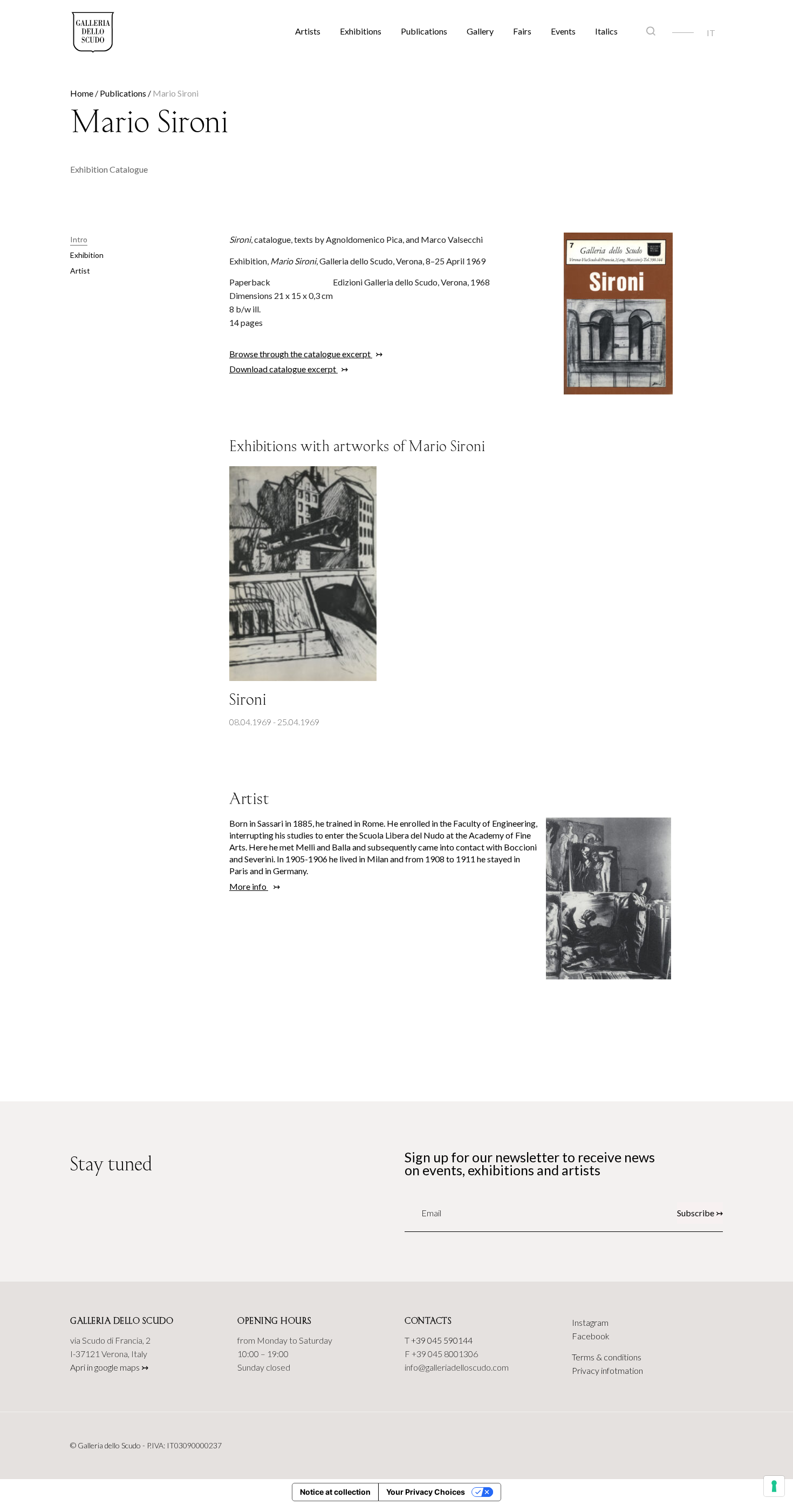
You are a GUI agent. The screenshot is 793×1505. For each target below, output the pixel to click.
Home (81, 93)
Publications (424, 31)
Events (563, 31)
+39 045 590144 (442, 1340)
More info (248, 886)
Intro (78, 239)
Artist (80, 270)
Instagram (590, 1322)
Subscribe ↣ (700, 1213)
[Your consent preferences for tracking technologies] (774, 1486)
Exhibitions (360, 31)
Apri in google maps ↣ (109, 1367)
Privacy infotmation (607, 1370)
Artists (307, 31)
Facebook (591, 1336)
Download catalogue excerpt (283, 369)
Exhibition (87, 255)
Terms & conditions (606, 1357)
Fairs (522, 31)
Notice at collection (335, 1491)
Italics (606, 31)
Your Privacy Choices (425, 1491)
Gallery (480, 31)
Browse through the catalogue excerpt (300, 354)
